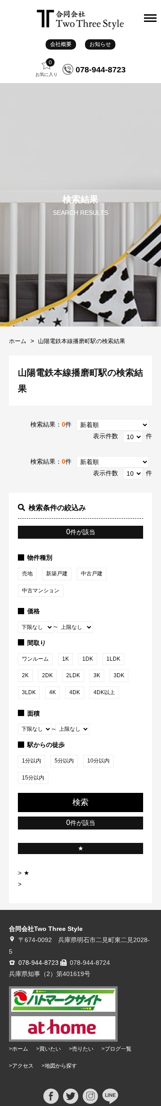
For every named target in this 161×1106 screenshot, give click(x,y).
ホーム (17, 341)
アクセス (23, 1066)
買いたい (50, 1049)
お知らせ (100, 44)
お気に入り (46, 68)
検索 (80, 802)
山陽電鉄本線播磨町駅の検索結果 (81, 341)
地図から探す (61, 1066)
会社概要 (61, 44)
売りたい (82, 1049)
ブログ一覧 (118, 1049)
